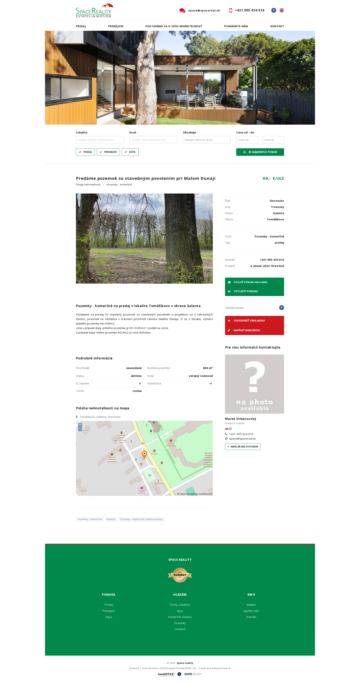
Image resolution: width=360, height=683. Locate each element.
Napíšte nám (251, 611)
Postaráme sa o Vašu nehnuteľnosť (174, 26)
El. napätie (82, 383)
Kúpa (132, 152)
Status (80, 376)
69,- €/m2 (273, 178)
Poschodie (82, 368)
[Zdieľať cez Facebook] (281, 307)
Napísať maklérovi (246, 330)
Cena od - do (245, 132)
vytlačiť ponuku (245, 291)
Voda (150, 376)
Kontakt (277, 26)
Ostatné (180, 629)
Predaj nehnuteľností (88, 184)
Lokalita (81, 132)
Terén (80, 391)
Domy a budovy (180, 604)
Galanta (111, 519)
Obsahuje (189, 132)
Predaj (81, 26)
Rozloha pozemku (158, 368)
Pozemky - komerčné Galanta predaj (141, 519)
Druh (132, 132)
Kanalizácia (154, 383)
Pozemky (180, 623)
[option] (180, 78)
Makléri (251, 604)
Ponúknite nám (236, 26)
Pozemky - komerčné (119, 184)
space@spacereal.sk (204, 10)
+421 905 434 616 (250, 10)
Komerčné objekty (180, 617)
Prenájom (115, 26)
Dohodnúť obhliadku (249, 320)
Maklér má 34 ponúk (244, 446)
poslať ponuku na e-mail (250, 282)
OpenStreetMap (189, 493)
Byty (180, 611)
